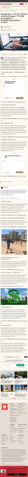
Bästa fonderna (21, 431)
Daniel (13, 452)
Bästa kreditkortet (5, 437)
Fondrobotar (20, 430)
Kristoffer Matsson (22, 412)
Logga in (21, 4)
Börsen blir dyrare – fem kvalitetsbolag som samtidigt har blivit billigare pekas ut (14, 7)
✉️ (11, 26)
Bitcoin (19, 438)
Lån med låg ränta (13, 440)
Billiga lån (12, 438)
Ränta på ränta (13, 431)
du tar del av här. (21, 102)
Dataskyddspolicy (21, 366)
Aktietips (20, 426)
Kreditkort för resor (5, 438)
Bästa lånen (12, 437)
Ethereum (20, 440)
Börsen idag (12, 426)
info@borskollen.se (14, 415)
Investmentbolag (21, 428)
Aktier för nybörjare (13, 428)
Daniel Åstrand (7, 26)
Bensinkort (4, 444)
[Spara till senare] (14, 30)
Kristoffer (8, 452)
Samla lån (12, 442)
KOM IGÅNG (16, 474)
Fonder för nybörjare (14, 430)
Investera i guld (21, 442)
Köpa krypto (20, 437)
